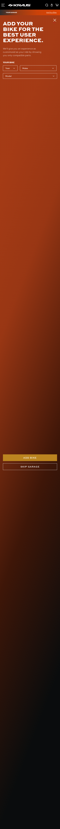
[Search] (46, 6)
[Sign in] (51, 6)
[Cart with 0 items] (56, 6)
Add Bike (30, 457)
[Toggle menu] (2, 4)
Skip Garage (30, 466)
